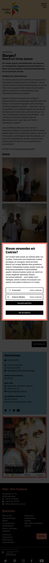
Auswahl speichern (24, 303)
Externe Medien (18, 297)
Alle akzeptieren (24, 313)
